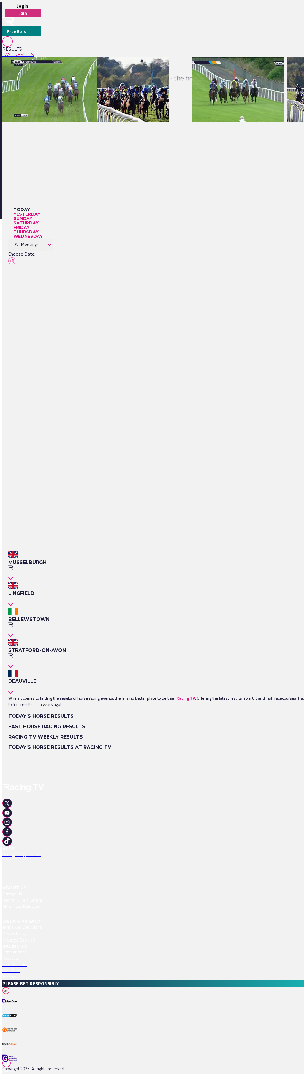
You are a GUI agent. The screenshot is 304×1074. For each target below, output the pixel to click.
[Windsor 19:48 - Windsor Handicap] (130, 67)
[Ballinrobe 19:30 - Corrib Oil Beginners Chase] (235, 67)
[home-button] (8, 21)
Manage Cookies (18, 939)
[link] (21, 49)
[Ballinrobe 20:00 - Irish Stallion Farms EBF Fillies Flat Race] (58, 67)
